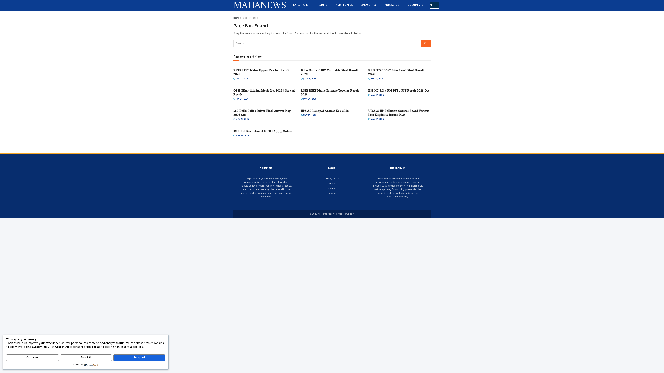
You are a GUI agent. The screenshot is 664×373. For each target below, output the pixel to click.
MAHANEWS (259, 5)
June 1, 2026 (241, 79)
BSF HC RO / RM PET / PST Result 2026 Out (398, 90)
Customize (32, 357)
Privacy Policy (332, 178)
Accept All (139, 357)
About (332, 183)
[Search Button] (431, 5)
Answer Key (368, 5)
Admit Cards (344, 5)
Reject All (86, 357)
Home (236, 18)
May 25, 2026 (242, 135)
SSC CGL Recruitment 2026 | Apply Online (262, 131)
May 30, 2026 (309, 99)
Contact (332, 188)
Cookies (332, 193)
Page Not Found (250, 18)
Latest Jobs (300, 5)
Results (322, 5)
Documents (415, 5)
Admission (392, 5)
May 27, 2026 (377, 95)
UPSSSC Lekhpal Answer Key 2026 (325, 110)
